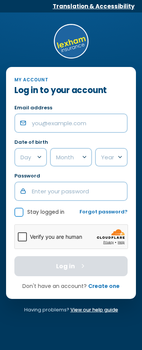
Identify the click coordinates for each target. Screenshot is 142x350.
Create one (104, 286)
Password (27, 176)
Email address (33, 108)
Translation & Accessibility (93, 6)
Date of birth (31, 142)
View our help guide (94, 309)
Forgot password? (104, 212)
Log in (65, 266)
